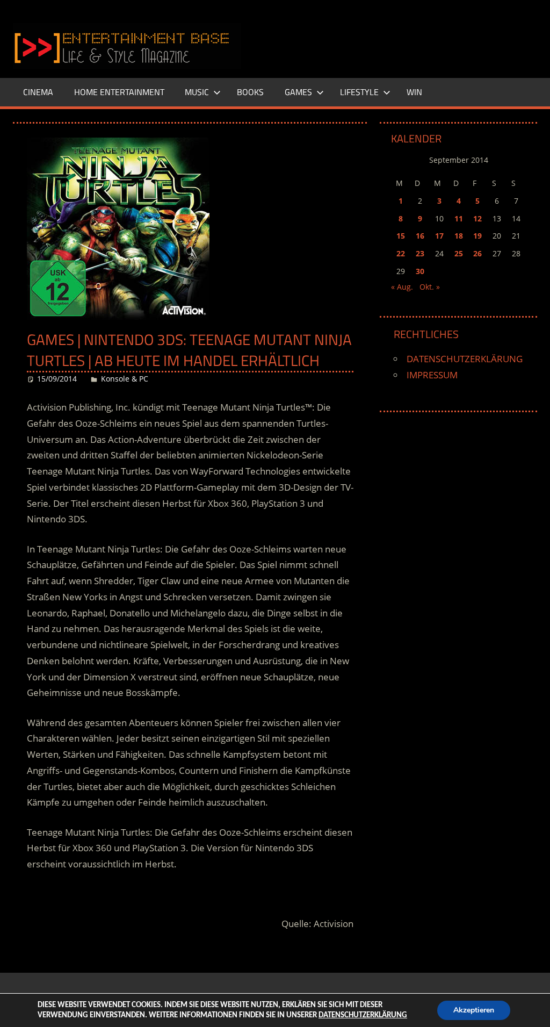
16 (420, 236)
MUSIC (197, 91)
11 (458, 218)
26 (477, 253)
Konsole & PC (124, 379)
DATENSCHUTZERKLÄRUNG (465, 359)
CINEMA (38, 91)
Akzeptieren (473, 1010)
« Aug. (402, 287)
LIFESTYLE (359, 91)
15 (400, 236)
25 (458, 253)
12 (477, 218)
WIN (414, 91)
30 (420, 271)
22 (400, 253)
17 (439, 236)
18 (458, 236)
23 (420, 253)
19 (477, 236)
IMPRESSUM (432, 375)
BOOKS (250, 91)
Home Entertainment (119, 91)
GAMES (298, 91)
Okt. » (429, 287)
